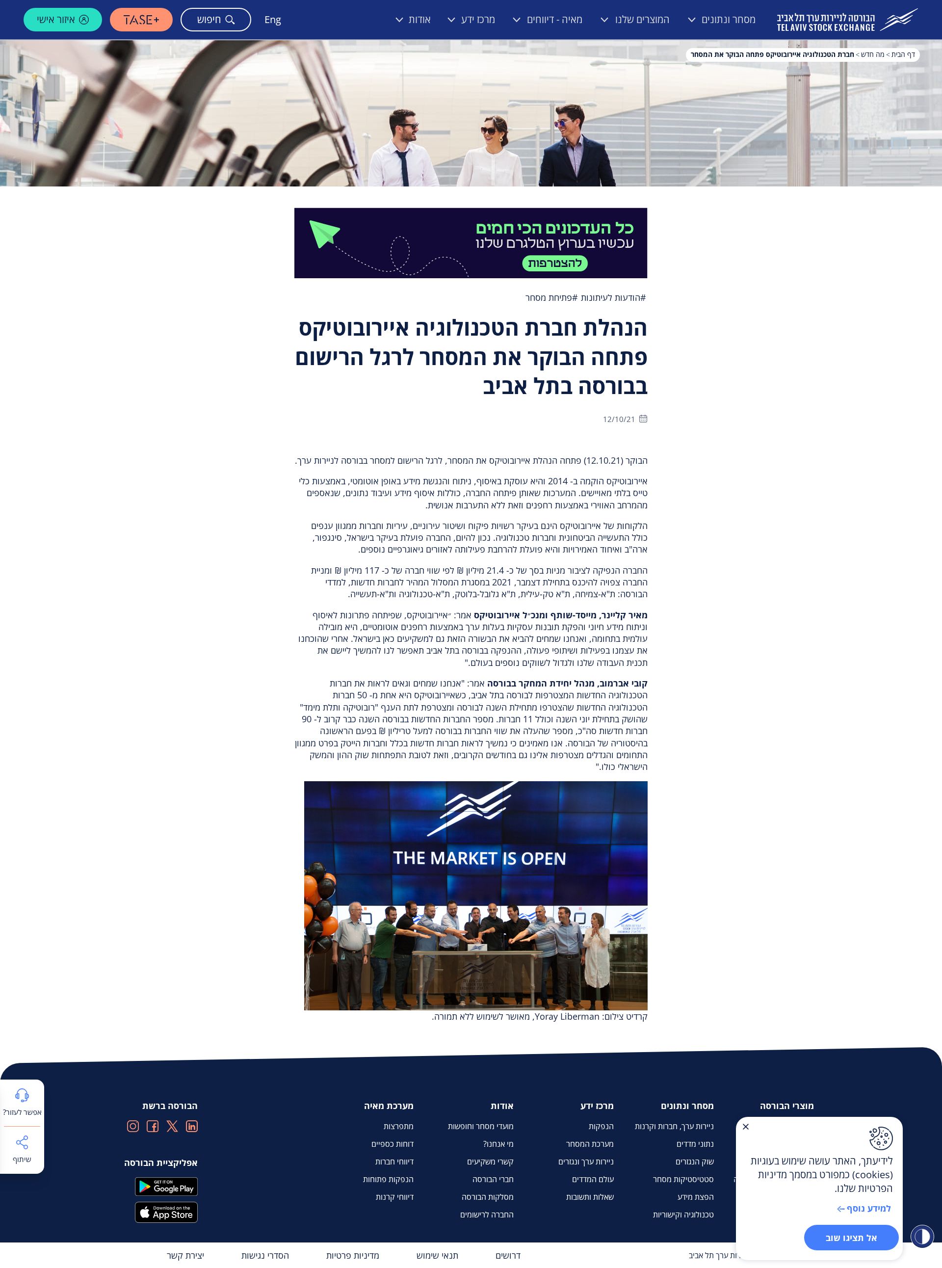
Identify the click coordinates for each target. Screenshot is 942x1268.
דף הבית (903, 54)
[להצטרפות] (471, 242)
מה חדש (873, 54)
